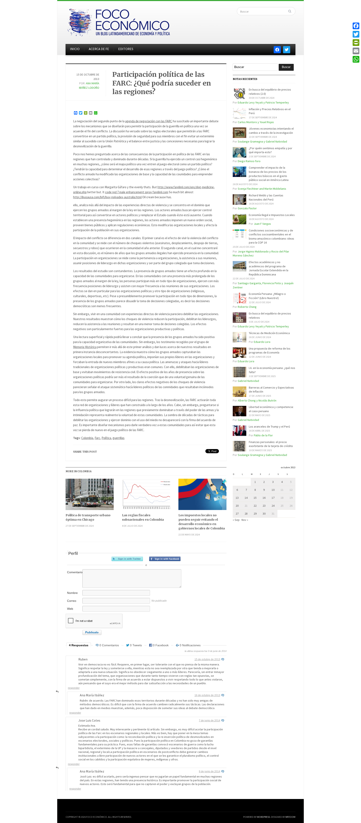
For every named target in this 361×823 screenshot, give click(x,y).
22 (255, 505)
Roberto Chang (247, 307)
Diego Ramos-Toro (249, 161)
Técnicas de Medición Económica (269, 333)
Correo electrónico (74, 603)
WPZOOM (290, 816)
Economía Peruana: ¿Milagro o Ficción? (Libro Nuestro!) (267, 296)
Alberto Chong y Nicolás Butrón (257, 400)
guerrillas (119, 438)
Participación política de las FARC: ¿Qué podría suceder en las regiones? (161, 83)
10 (273, 490)
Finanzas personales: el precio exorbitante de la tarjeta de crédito (271, 444)
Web (70, 608)
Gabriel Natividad (248, 381)
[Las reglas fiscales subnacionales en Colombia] (146, 496)
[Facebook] (356, 26)
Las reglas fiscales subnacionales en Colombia (143, 517)
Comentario (74, 572)
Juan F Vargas (262, 224)
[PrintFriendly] (356, 42)
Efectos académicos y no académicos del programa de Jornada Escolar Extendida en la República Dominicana (268, 268)
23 (264, 505)
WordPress (263, 816)
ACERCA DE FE (99, 49)
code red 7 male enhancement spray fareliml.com (136, 192)
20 (237, 505)
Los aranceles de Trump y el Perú (269, 426)
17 (273, 498)
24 (273, 505)
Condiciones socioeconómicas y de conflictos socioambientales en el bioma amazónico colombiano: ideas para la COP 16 (271, 236)
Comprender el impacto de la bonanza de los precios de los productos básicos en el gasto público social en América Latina (269, 174)
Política (106, 438)
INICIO (75, 49)
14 (246, 498)
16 (264, 498)
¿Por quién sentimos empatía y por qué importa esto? (270, 150)
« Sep (236, 520)
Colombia (87, 438)
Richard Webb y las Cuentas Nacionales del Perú (266, 197)
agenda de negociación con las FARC (148, 121)
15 (255, 498)
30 (264, 513)
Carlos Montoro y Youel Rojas (256, 122)
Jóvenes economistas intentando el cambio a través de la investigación (271, 131)
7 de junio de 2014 (209, 720)
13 (237, 498)
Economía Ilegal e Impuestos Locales (272, 215)
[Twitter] (356, 34)
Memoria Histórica (85, 347)
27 (237, 513)
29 (255, 513)
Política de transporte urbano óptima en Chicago (88, 517)
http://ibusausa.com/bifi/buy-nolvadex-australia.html (107, 197)
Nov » (245, 520)
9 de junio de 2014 (209, 771)
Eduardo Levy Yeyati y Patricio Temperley (263, 102)
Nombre (72, 593)
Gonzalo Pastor (247, 208)
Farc (97, 438)
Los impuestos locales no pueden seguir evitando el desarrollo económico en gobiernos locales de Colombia (201, 521)
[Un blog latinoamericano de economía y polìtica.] (118, 21)
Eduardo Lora (262, 342)
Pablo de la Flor (263, 435)
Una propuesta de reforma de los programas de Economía (269, 351)
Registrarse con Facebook (164, 559)
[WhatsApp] (356, 59)
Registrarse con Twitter (127, 559)
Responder (74, 688)
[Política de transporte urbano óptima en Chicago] (90, 496)
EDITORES (125, 49)
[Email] (356, 51)
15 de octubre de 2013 (207, 659)
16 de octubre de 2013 (207, 695)
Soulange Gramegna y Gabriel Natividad (262, 141)
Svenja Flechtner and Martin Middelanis (262, 189)
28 (246, 513)
